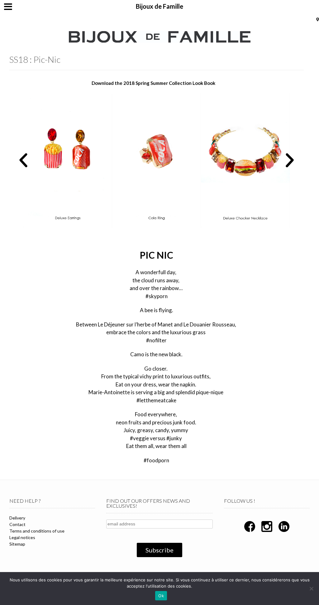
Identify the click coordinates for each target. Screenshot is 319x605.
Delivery (17, 517)
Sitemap (17, 544)
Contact (17, 524)
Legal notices (22, 537)
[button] (23, 160)
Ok (161, 595)
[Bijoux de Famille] (159, 37)
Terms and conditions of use (36, 530)
